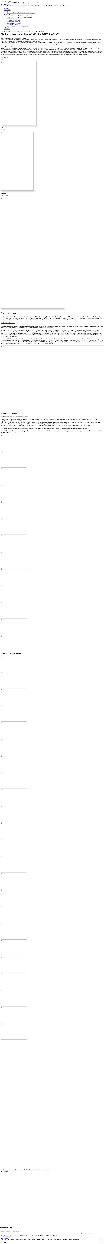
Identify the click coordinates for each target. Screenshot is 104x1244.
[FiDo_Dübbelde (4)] (14, 788)
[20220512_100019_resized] (14, 1022)
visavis (27, 31)
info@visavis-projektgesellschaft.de (30, 2)
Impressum (49, 1235)
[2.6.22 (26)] (14, 838)
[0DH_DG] (14, 534)
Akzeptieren (4, 1171)
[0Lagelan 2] (14, 467)
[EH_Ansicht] (14, 651)
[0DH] (14, 484)
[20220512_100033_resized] (14, 1005)
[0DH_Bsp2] (14, 517)
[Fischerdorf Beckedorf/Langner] (14, 687)
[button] (8, 323)
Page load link (4, 1238)
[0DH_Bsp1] (14, 500)
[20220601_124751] (14, 754)
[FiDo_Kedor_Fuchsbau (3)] (14, 704)
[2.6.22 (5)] (14, 972)
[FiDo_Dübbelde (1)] (14, 804)
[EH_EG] (14, 634)
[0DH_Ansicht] (14, 584)
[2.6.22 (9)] (14, 989)
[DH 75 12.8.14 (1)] (14, 671)
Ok (1, 1241)
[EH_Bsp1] (14, 601)
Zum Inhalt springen (6, 1)
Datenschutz (56, 1235)
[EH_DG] (14, 617)
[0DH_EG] (14, 550)
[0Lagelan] (14, 450)
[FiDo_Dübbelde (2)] (14, 821)
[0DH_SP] (14, 567)
